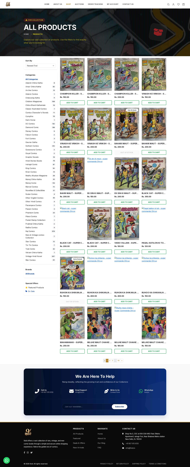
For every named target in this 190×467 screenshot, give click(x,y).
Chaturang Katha (33, 98)
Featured (76, 438)
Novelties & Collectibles (35, 190)
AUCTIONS (79, 4)
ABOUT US (57, 4)
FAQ (99, 447)
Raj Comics (30, 231)
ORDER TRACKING (95, 4)
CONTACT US (128, 4)
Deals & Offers (79, 443)
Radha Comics (31, 227)
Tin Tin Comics (32, 245)
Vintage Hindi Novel (34, 256)
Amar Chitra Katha (33, 87)
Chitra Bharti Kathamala (35, 105)
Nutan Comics (31, 194)
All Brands (30, 274)
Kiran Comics (31, 172)
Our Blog (101, 443)
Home (26, 34)
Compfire (29, 116)
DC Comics (30, 124)
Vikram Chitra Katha (34, 252)
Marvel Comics (32, 187)
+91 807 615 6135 (132, 443)
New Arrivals (78, 447)
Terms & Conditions (157, 464)
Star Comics (31, 241)
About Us (102, 438)
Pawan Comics (32, 209)
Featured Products (36, 287)
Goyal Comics (31, 153)
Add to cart (72, 103)
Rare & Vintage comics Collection (35, 236)
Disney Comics (32, 131)
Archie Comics (32, 90)
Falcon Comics (32, 135)
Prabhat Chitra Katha (34, 224)
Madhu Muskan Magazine (36, 176)
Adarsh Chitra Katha (34, 83)
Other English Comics (34, 198)
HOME (46, 4)
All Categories (32, 79)
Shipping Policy (139, 464)
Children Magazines (34, 101)
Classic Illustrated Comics (36, 109)
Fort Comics (31, 138)
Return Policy (122, 464)
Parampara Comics (33, 205)
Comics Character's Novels (37, 112)
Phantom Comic (32, 213)
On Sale (31, 291)
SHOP (68, 4)
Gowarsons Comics (34, 150)
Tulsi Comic (30, 249)
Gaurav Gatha (31, 142)
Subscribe (119, 407)
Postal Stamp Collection (35, 220)
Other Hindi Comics (34, 201)
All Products (78, 434)
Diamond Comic (32, 127)
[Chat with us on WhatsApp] (6, 460)
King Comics (31, 168)
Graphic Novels (32, 157)
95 (119, 360)
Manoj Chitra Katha (34, 179)
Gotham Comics (32, 146)
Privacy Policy (106, 464)
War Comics (31, 260)
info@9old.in (130, 448)
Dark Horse (30, 120)
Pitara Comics (31, 216)
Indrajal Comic (31, 164)
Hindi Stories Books (34, 161)
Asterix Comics (32, 94)
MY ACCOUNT (113, 4)
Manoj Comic (31, 183)
